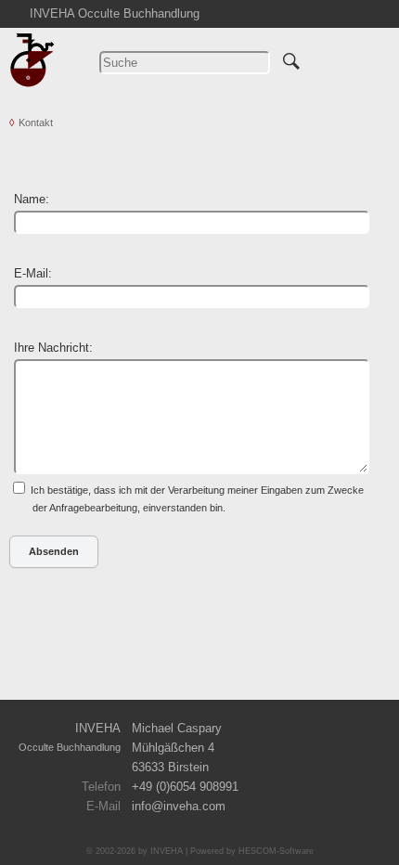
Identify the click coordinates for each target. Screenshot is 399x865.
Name (29, 199)
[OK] (291, 58)
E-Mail (31, 273)
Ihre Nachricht (51, 348)
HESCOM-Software (276, 851)
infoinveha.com (178, 806)
